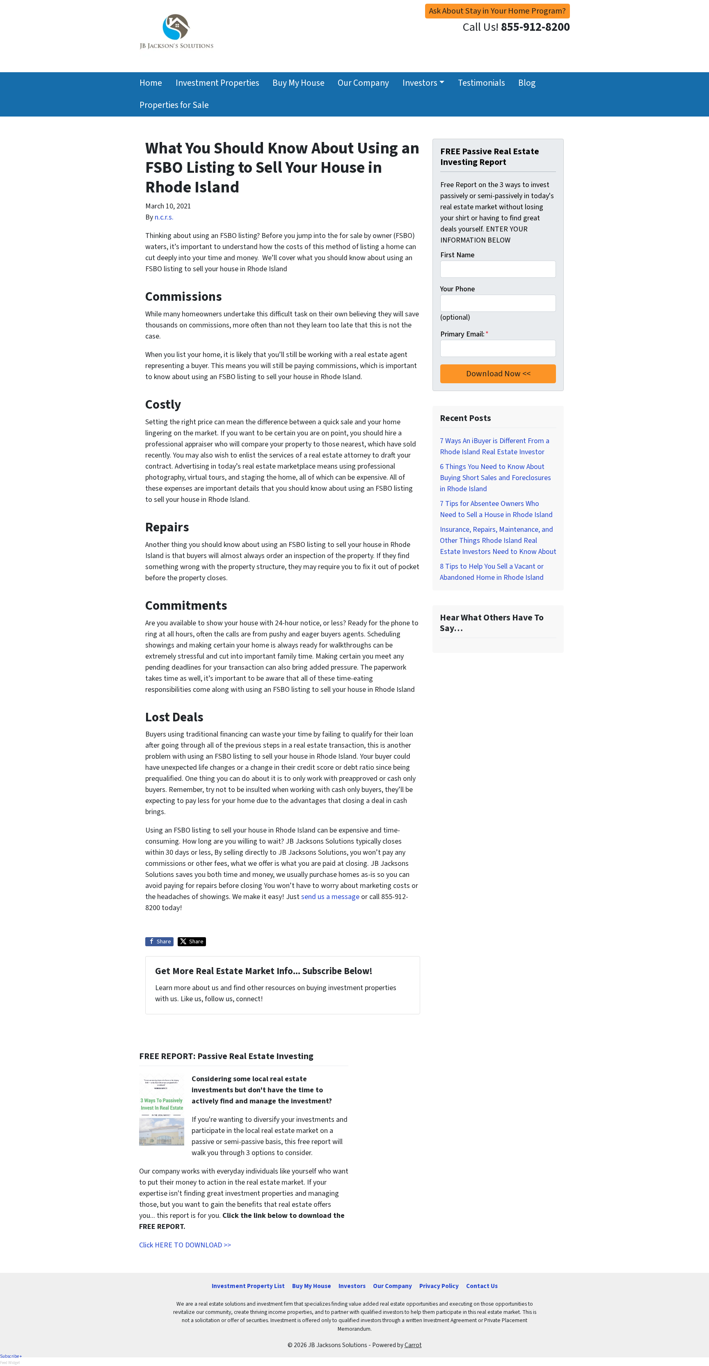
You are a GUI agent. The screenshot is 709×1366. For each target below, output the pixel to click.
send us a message (330, 897)
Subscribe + (11, 1356)
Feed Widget (10, 1363)
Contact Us (482, 1285)
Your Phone (457, 289)
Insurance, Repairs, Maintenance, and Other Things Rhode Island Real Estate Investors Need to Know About (498, 540)
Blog (526, 83)
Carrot (413, 1345)
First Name (457, 255)
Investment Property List (248, 1285)
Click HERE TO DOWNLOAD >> (185, 1245)
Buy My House (298, 83)
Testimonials (481, 83)
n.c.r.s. (164, 217)
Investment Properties (217, 83)
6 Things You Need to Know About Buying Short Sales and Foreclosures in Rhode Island (495, 478)
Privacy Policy (439, 1285)
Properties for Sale (174, 105)
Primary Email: (464, 334)
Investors (420, 83)
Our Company (363, 83)
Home (151, 83)
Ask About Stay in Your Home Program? (497, 11)
